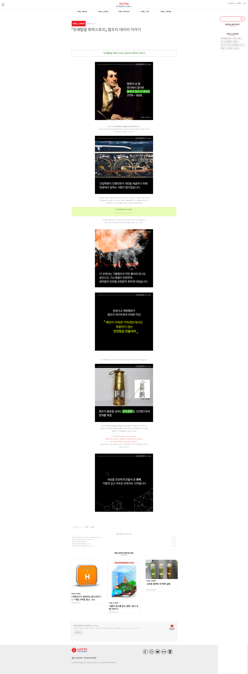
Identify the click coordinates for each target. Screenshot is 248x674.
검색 (242, 19)
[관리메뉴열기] (244, 3)
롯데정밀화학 (235, 45)
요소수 (242, 45)
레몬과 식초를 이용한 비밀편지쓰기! (80, 543)
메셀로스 (236, 41)
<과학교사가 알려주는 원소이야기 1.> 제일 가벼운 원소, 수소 (86, 537)
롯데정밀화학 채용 (226, 38)
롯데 (229, 45)
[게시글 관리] (80, 527)
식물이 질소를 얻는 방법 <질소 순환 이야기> (82, 539)
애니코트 (223, 45)
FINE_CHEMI (103, 11)
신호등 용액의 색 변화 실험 (78, 541)
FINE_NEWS (82, 11)
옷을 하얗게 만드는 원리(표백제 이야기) (81, 546)
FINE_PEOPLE (124, 11)
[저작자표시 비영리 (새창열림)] (92, 527)
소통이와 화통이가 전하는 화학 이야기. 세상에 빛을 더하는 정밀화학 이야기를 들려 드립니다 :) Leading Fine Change (107, 628)
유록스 (239, 38)
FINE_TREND (166, 11)
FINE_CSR (145, 11)
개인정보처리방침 (90, 658)
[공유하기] (77, 527)
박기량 (234, 38)
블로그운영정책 (77, 658)
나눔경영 (236, 48)
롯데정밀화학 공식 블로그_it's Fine (86, 626)
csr (222, 41)
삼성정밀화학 (228, 41)
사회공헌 (230, 48)
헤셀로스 (223, 48)
